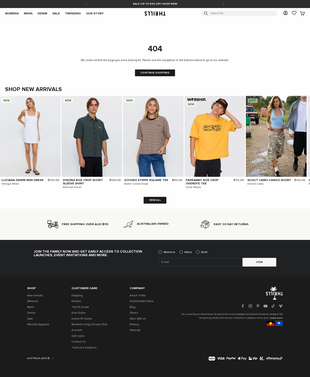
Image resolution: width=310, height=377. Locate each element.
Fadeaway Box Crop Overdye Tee (202, 182)
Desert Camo (255, 184)
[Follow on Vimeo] (281, 306)
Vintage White (10, 184)
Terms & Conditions (83, 347)
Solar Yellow (193, 187)
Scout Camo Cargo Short (269, 180)
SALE (56, 13)
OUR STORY (95, 13)
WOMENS (12, 13)
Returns (76, 301)
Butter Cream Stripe (136, 184)
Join (259, 262)
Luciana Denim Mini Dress (22, 180)
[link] (294, 13)
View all (155, 200)
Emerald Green (72, 187)
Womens (169, 252)
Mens (188, 252)
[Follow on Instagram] (250, 306)
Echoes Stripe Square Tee (146, 180)
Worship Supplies (38, 324)
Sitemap (135, 330)
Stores (134, 313)
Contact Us (78, 341)
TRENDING (73, 13)
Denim (31, 313)
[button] (56, 100)
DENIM (42, 13)
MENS (28, 13)
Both (204, 252)
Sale (30, 318)
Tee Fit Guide (80, 307)
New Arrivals (35, 295)
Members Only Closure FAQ (89, 324)
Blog (133, 307)
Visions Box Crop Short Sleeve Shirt (83, 182)
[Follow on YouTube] (265, 306)
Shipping (77, 295)
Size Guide (78, 313)
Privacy (134, 324)
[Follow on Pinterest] (258, 306)
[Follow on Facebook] (243, 306)
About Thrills (138, 295)
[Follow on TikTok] (273, 306)
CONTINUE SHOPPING (155, 73)
